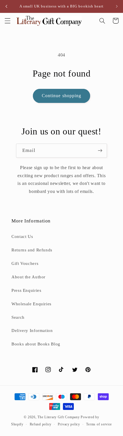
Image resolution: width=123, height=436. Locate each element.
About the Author (28, 277)
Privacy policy (69, 424)
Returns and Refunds (31, 250)
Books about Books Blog (35, 344)
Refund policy (41, 424)
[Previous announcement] (6, 6)
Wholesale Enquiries (31, 304)
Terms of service (99, 424)
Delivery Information (32, 330)
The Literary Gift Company (58, 417)
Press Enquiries (26, 290)
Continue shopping (61, 95)
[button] (7, 20)
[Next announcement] (116, 6)
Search (18, 317)
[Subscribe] (100, 151)
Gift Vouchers (24, 263)
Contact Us (22, 236)
